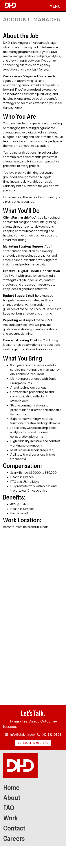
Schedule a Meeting (33, 743)
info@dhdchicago (22, 734)
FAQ (8, 808)
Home (11, 787)
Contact (14, 828)
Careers (14, 838)
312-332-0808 (51, 734)
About (11, 798)
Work (10, 818)
